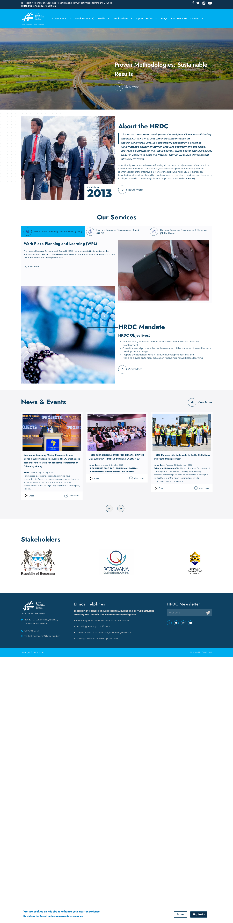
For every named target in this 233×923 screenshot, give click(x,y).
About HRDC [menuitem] (58, 19)
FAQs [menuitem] (164, 18)
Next (121, 508)
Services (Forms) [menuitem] (84, 18)
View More (131, 86)
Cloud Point (207, 652)
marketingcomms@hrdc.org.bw (42, 636)
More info (88, 916)
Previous (109, 508)
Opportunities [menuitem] (144, 19)
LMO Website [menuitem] (179, 18)
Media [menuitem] (100, 19)
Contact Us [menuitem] (197, 18)
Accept (180, 914)
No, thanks (199, 914)
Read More (135, 189)
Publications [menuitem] (120, 19)
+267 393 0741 (31, 630)
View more (33, 266)
